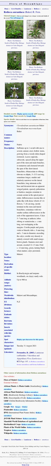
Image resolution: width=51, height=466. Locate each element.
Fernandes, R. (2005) (25, 352)
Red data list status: (8, 322)
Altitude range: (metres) (7, 282)
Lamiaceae (27, 9)
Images (17, 407)
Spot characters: (9, 341)
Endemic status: (8, 316)
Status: (7, 144)
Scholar (24, 407)
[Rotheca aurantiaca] (14, 29)
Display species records (25, 114)
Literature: (8, 352)
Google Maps (8, 116)
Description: (9, 147)
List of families (16, 9)
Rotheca (36, 9)
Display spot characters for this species (30, 339)
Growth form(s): (7, 309)
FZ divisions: (8, 303)
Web (12, 407)
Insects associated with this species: (8, 331)
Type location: (7, 255)
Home (6, 9)
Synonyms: (8, 125)
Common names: (8, 136)
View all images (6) (16, 18)
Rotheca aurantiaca (25, 380)
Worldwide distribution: (9, 297)
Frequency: (9, 141)
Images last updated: (8, 347)
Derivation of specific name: (8, 266)
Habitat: (7, 273)
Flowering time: (8, 290)
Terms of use (25, 465)
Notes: (7, 260)
